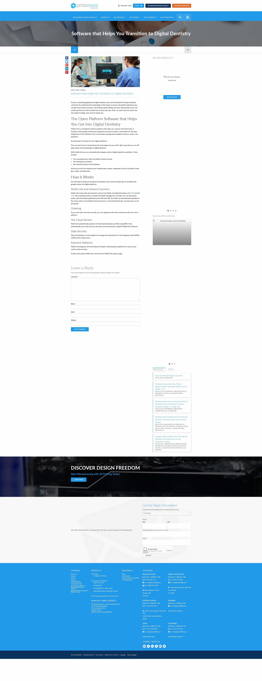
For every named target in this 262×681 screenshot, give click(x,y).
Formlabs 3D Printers (100, 576)
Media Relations (76, 581)
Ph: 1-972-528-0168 (150, 629)
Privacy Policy (99, 655)
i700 (72, 195)
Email (73, 312)
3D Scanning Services (98, 608)
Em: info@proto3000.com (153, 582)
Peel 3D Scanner (98, 583)
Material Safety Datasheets (130, 578)
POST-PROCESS (166, 17)
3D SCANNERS (149, 17)
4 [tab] (176, 210)
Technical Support (181, 6)
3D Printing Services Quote (158, 6)
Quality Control (96, 610)
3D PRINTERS (119, 17)
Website (73, 320)
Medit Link (172, 80)
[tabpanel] (172, 135)
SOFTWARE (134, 17)
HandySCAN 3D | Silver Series (102, 588)
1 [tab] (168, 210)
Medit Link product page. (113, 253)
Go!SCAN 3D (97, 585)
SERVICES (105, 17)
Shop (137, 6)
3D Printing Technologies (99, 606)
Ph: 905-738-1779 (150, 580)
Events (73, 578)
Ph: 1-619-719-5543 (176, 629)
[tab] (159, 369)
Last (168, 522)
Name (73, 304)
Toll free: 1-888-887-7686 (152, 577)
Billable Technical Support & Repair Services (79, 591)
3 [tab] (173, 210)
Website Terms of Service (111, 655)
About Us (74, 574)
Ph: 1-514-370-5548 (176, 580)
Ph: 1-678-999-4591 (150, 606)
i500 (132, 193)
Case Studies (126, 576)
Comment (74, 277)
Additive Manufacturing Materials (101, 612)
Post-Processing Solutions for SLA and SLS (104, 596)
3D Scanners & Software (99, 580)
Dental (83, 90)
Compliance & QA (76, 583)
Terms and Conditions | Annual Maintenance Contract (78, 587)
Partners (73, 580)
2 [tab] (170, 210)
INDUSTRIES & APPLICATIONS (84, 17)
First (143, 522)
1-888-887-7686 (125, 5)
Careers (73, 576)
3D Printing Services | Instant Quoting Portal (105, 604)
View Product (172, 97)
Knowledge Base (127, 580)
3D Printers (95, 574)
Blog (123, 574)
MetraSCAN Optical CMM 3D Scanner (105, 591)
